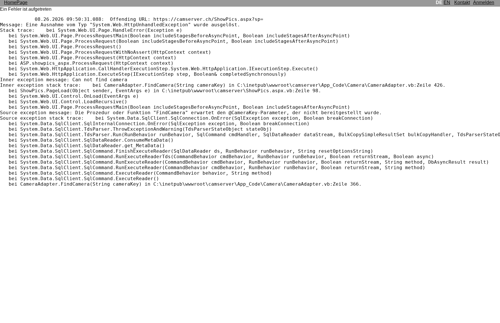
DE (439, 2)
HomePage (15, 2)
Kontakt (462, 2)
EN (447, 2)
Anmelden (483, 2)
